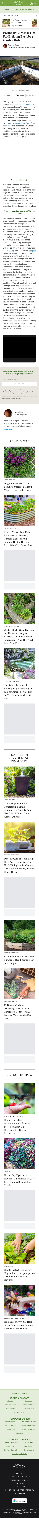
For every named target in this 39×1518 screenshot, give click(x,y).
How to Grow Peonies (28, 1429)
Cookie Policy (19, 1487)
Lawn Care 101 (28, 1446)
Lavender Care (10, 1429)
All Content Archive (19, 1412)
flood (14, 203)
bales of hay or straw (16, 123)
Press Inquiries (10, 1408)
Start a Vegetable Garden (19, 1454)
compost (32, 251)
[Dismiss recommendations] (36, 16)
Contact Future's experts (19, 1477)
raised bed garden (24, 104)
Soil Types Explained (10, 1450)
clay (12, 251)
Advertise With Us (28, 1405)
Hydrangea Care (10, 1421)
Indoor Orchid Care (10, 1425)
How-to (32, 47)
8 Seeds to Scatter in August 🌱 (24, 9)
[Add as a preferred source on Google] (19, 1500)
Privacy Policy (19, 1483)
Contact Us (28, 1401)
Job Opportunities (28, 1408)
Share (8, 95)
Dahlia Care (19, 1433)
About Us (10, 1401)
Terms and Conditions (19, 1480)
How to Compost (29, 1450)
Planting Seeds (28, 1442)
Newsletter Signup (10, 1405)
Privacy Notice (27, 392)
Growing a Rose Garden (29, 1425)
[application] (19, 346)
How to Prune (10, 1446)
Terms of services (25, 390)
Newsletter (32, 95)
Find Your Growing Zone (10, 1442)
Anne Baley (14, 45)
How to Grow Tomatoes (29, 1421)
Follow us (21, 95)
